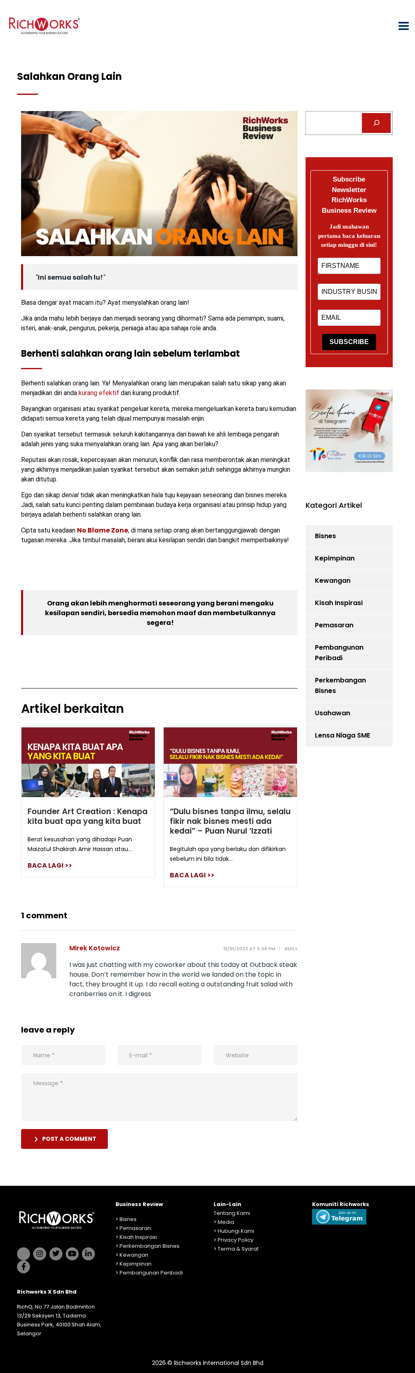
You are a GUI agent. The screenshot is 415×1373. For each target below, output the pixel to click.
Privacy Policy (235, 1240)
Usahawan (332, 713)
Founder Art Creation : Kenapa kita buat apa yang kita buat (88, 816)
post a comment (69, 1139)
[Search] (376, 123)
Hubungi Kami (236, 1231)
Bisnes (325, 536)
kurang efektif (99, 393)
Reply (290, 948)
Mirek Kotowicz (94, 948)
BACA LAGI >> (50, 865)
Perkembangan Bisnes (340, 685)
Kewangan (333, 580)
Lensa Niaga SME (342, 735)
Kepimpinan (335, 558)
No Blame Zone (102, 530)
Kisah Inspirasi (339, 602)
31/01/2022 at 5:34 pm (249, 948)
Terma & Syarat (238, 1249)
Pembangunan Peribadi (339, 653)
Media (226, 1222)
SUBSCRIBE (349, 341)
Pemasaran (334, 625)
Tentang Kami (232, 1213)
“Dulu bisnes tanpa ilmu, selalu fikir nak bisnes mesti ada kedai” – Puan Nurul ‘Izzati (230, 821)
